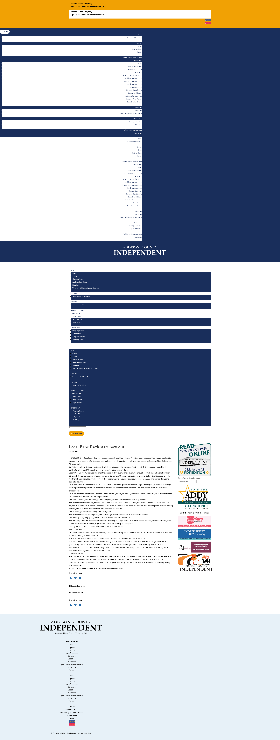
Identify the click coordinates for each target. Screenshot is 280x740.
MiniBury (75, 285)
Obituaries (72, 656)
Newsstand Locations (134, 38)
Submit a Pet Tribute (134, 102)
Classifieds (72, 659)
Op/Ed (72, 650)
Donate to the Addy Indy (81, 3)
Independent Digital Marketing (131, 113)
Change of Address (135, 87)
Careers (139, 52)
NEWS (73, 270)
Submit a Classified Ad (134, 90)
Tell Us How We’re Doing (133, 69)
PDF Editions (137, 119)
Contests (139, 63)
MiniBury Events (78, 339)
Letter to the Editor (79, 305)
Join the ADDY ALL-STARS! (132, 57)
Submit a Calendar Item (133, 96)
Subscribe (72, 667)
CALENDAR (75, 328)
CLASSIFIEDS (76, 316)
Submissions (137, 60)
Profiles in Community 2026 (132, 130)
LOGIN (5, 31)
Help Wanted (77, 319)
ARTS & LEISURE (77, 310)
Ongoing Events (78, 331)
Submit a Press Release (134, 99)
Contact (139, 43)
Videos (74, 276)
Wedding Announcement (133, 78)
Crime (74, 273)
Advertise (138, 107)
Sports (72, 647)
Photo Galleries (77, 279)
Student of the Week (79, 282)
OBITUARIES (76, 313)
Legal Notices (77, 322)
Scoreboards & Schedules (81, 296)
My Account (138, 133)
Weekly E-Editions (135, 122)
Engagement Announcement (132, 81)
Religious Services (78, 336)
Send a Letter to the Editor (132, 75)
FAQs (140, 46)
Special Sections (136, 125)
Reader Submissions (135, 66)
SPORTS (74, 293)
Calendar (72, 661)
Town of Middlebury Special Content (85, 288)
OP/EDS (74, 302)
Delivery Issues (137, 49)
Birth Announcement (134, 84)
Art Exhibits (76, 333)
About (140, 35)
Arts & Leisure (72, 653)
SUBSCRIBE (77, 433)
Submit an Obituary (135, 93)
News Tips (138, 72)
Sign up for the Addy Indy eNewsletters (88, 6)
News (72, 644)
